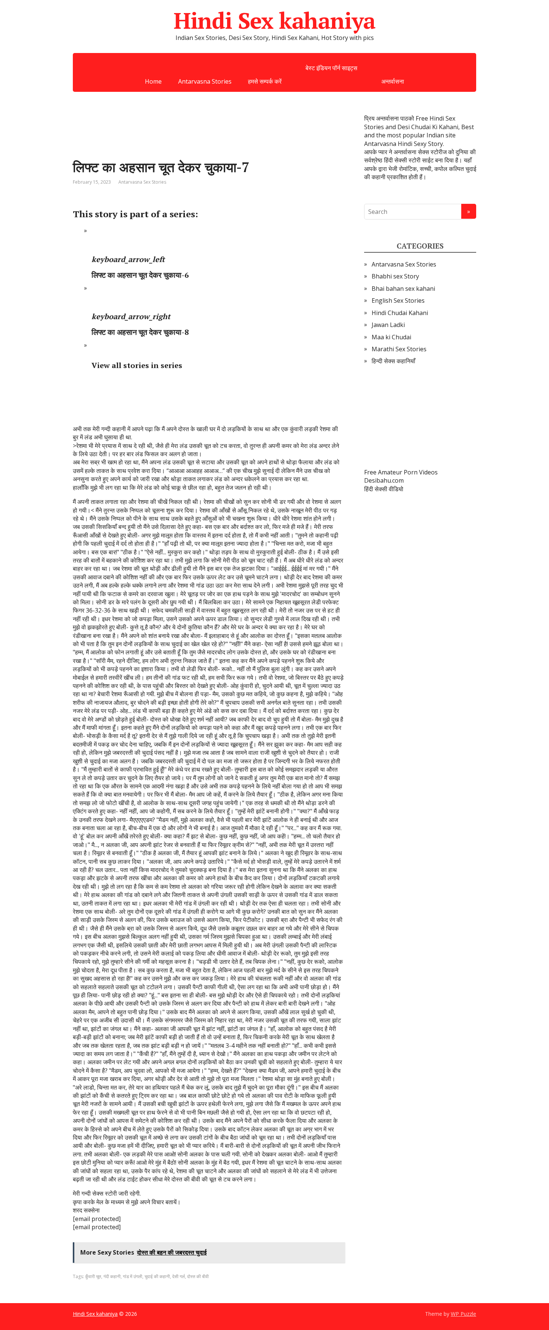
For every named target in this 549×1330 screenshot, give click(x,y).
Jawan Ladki (388, 325)
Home (153, 81)
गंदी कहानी (112, 1276)
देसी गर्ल (178, 1276)
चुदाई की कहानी (157, 1276)
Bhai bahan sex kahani (403, 288)
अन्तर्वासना (392, 81)
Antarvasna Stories (205, 81)
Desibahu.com (384, 480)
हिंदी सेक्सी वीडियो (383, 489)
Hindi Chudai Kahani (400, 313)
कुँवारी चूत (93, 1276)
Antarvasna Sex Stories (142, 182)
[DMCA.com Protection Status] (420, 417)
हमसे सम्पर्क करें (265, 81)
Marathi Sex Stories (399, 349)
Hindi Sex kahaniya (274, 20)
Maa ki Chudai (391, 337)
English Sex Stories (398, 300)
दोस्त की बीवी (198, 1276)
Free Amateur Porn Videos (401, 472)
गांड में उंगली (132, 1276)
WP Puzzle (463, 1313)
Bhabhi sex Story (395, 276)
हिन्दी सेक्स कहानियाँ (393, 361)
